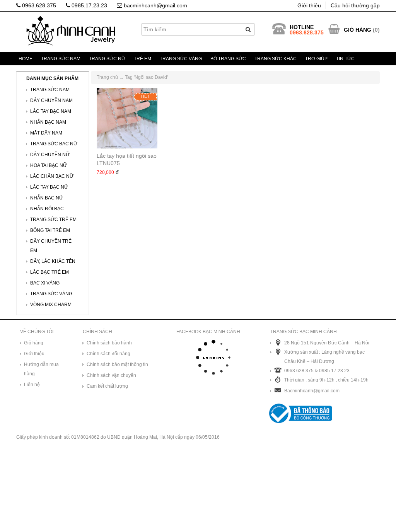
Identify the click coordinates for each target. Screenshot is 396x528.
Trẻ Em (142, 58)
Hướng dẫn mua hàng (41, 369)
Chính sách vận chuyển (111, 375)
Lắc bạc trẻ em (49, 272)
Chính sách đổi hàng (108, 353)
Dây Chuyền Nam (51, 100)
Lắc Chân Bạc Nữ (51, 176)
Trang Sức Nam (60, 58)
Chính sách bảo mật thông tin (117, 364)
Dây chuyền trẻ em (51, 245)
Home (25, 58)
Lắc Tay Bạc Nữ (49, 187)
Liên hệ (32, 384)
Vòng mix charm (51, 304)
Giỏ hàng (33, 343)
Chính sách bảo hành (109, 343)
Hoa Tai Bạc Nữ (48, 165)
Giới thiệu (309, 5)
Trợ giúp (316, 58)
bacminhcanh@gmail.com (154, 5)
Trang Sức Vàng (181, 58)
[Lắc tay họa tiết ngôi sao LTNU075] (127, 118)
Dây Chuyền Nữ (50, 154)
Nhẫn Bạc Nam (48, 122)
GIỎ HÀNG (357, 30)
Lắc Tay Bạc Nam (50, 111)
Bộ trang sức (228, 58)
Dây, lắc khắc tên (52, 261)
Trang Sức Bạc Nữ (53, 143)
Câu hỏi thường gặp (355, 5)
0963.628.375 (38, 5)
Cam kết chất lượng (107, 386)
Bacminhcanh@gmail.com (312, 390)
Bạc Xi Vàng (45, 283)
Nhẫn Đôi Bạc (47, 208)
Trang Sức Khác (275, 58)
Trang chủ (107, 77)
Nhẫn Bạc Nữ (46, 198)
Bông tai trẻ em (50, 230)
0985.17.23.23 (88, 5)
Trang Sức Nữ (107, 58)
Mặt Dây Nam (46, 133)
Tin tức (345, 58)
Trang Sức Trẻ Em (53, 219)
